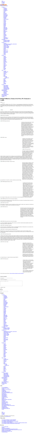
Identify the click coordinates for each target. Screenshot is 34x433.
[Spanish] (5, 4)
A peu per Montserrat (5, 387)
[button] (3, 39)
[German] (3, 4)
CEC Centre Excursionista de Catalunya (7, 392)
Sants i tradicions (4, 406)
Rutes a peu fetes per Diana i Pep (6, 404)
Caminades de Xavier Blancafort (6, 389)
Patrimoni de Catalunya (5, 402)
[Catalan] (6, 4)
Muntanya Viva (4, 398)
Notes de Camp (4, 400)
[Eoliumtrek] (4, 5)
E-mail (3, 279)
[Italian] (4, 4)
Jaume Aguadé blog (4, 395)
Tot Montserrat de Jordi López (6, 408)
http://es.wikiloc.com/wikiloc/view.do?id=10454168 (17, 273)
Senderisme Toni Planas (5, 407)
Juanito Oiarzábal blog (5, 397)
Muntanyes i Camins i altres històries (7, 399)
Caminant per (4, 390)
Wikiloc (3, 409)
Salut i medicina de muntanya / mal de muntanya (8, 405)
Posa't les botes (4, 403)
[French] (1, 4)
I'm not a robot (3, 287)
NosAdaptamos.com (7, 416)
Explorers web (4, 393)
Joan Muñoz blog (4, 396)
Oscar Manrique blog (5, 401)
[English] (0, 4)
